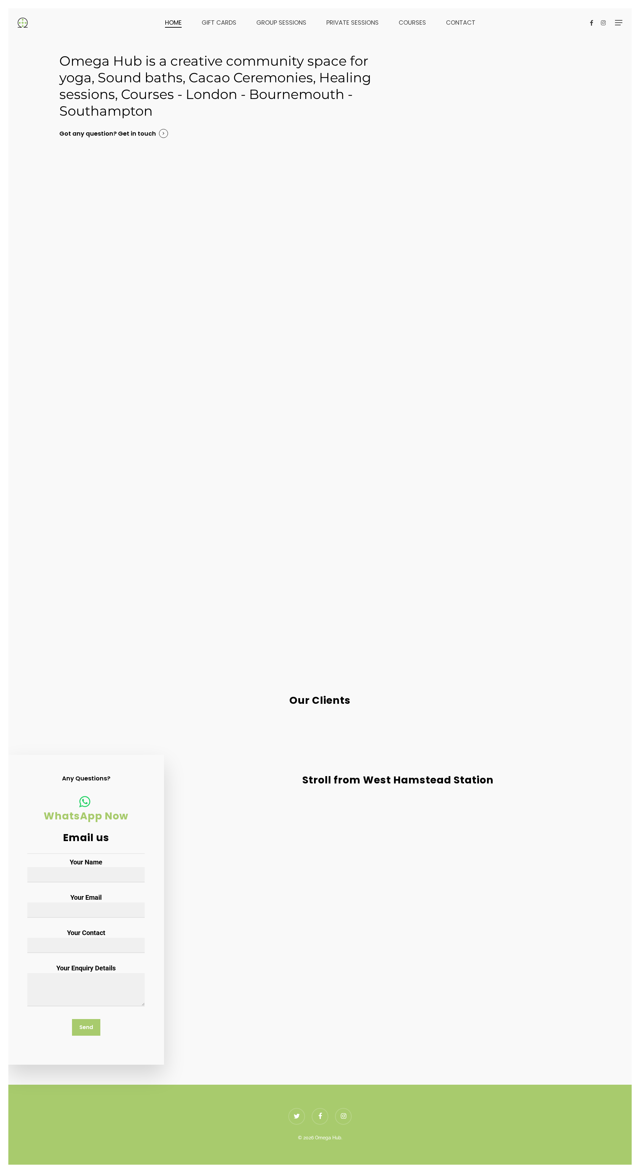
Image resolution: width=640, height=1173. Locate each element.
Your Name (86, 862)
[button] (618, 22)
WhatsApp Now (86, 816)
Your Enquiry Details (86, 968)
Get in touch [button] (137, 133)
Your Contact (86, 933)
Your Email (86, 897)
